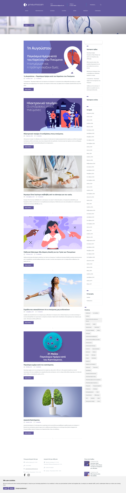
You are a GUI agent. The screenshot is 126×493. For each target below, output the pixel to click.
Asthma (87, 316)
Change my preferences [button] (21, 488)
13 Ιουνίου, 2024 (29, 254)
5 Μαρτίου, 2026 (29, 136)
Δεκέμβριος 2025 (90, 133)
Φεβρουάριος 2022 (91, 210)
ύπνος (99, 401)
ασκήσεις (92, 398)
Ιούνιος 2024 (89, 186)
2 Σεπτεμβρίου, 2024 (30, 196)
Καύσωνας (88, 367)
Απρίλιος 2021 (90, 233)
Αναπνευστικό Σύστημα (90, 345)
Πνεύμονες (88, 388)
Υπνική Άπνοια (88, 395)
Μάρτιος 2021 (90, 237)
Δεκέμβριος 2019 (90, 277)
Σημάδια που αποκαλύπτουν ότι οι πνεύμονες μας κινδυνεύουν (47, 309)
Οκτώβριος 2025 (90, 140)
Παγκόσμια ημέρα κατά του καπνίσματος (38, 365)
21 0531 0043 (73, 5)
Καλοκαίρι (94, 358)
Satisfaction (97, 327)
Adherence (88, 313)
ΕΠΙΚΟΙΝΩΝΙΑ (98, 10)
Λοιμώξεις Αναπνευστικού (91, 373)
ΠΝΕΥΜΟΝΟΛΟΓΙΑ (39, 10)
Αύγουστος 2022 (90, 197)
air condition (95, 313)
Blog (32, 25)
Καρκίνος (88, 361)
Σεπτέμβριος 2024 (91, 180)
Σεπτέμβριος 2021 (91, 223)
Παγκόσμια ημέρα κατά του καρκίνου (93, 379)
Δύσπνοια (88, 351)
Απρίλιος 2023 (90, 190)
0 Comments (38, 78)
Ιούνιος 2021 (89, 227)
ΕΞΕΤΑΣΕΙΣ (52, 10)
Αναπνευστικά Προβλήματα (91, 336)
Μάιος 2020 (89, 270)
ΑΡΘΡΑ (74, 10)
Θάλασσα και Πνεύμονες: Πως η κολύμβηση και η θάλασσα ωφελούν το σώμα (93, 73)
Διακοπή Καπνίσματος (32, 420)
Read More (28, 89)
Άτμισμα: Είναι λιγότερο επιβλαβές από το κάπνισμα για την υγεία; (48, 194)
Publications (89, 300)
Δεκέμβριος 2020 (90, 247)
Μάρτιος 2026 (90, 126)
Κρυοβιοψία (88, 370)
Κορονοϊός (95, 367)
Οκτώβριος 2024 (90, 176)
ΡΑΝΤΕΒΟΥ (85, 10)
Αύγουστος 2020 (90, 260)
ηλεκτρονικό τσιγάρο (90, 401)
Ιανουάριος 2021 (90, 243)
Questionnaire (88, 327)
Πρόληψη (95, 388)
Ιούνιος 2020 (89, 267)
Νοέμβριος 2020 (90, 250)
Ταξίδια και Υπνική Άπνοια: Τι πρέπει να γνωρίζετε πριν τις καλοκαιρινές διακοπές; (93, 87)
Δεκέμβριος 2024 (90, 170)
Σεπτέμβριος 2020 (91, 257)
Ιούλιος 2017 (89, 280)
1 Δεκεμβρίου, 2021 (30, 311)
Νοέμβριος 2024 (90, 173)
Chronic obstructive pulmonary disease (92, 320)
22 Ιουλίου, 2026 (29, 78)
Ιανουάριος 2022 (90, 213)
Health (94, 324)
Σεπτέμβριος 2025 (91, 143)
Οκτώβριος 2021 (90, 220)
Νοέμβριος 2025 (90, 136)
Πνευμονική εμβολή (97, 385)
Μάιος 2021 (89, 230)
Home (26, 25)
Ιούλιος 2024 (89, 183)
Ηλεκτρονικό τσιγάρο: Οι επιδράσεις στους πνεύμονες (43, 134)
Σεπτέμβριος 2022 (91, 193)
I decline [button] (11, 488)
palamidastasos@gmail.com (57, 5)
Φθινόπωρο (97, 395)
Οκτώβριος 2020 (90, 253)
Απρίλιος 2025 (90, 156)
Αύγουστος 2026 (90, 113)
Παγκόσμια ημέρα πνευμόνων (91, 382)
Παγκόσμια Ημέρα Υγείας (91, 376)
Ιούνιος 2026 (89, 120)
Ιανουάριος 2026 (90, 130)
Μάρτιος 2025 (90, 160)
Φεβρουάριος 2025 (91, 163)
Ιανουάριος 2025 (90, 166)
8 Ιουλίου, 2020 (29, 422)
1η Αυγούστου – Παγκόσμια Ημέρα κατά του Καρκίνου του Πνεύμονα (49, 76)
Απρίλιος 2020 (90, 273)
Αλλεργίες (88, 333)
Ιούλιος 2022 (89, 200)
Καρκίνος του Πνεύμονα (90, 364)
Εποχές (94, 351)
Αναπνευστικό (89, 342)
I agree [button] (5, 488)
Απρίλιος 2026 (90, 123)
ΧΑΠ (87, 398)
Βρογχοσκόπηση (96, 348)
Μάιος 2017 (89, 284)
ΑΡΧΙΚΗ (26, 10)
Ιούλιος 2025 (89, 146)
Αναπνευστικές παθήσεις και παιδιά (92, 339)
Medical (88, 297)
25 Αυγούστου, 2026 (94, 461)
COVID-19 (88, 324)
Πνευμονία (88, 385)
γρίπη (99, 398)
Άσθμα (98, 330)
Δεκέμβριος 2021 (90, 217)
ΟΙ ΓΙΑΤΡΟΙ (64, 10)
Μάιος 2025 (89, 153)
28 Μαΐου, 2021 (29, 367)
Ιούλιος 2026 (89, 116)
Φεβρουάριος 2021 (91, 240)
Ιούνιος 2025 (89, 150)
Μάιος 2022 (89, 203)
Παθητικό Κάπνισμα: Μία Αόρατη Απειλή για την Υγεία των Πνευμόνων (49, 252)
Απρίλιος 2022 (90, 207)
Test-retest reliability (90, 330)
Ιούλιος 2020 (89, 263)
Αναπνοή (88, 348)
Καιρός (87, 358)
